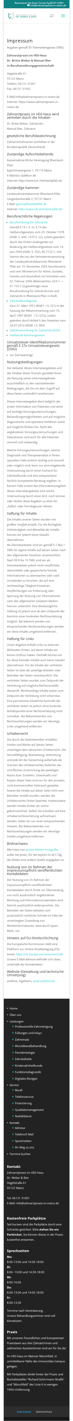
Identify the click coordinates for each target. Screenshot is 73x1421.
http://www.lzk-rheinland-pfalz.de (40, 209)
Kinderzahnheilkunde (28, 1065)
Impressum (24, 1411)
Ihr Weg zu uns (24, 1147)
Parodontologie (25, 1052)
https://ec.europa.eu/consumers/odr (39, 954)
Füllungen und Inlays (28, 1033)
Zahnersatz (22, 1039)
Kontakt (14, 1123)
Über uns (15, 1015)
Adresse (20, 1128)
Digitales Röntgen (26, 1078)
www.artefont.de (44, 981)
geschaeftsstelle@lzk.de (31, 204)
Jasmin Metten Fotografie (42, 849)
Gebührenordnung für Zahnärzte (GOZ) (35, 330)
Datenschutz (44, 1411)
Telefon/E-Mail (24, 1134)
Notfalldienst (23, 1116)
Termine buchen (20, 1154)
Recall (18, 1090)
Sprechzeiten (23, 1141)
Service (14, 1085)
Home (13, 1008)
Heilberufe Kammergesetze (27, 335)
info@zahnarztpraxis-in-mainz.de (37, 1203)
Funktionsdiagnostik (28, 1072)
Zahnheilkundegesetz (23, 301)
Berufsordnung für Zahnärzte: (29, 222)
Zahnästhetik (23, 1059)
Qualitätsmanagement (29, 1110)
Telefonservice (24, 1097)
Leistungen (17, 1021)
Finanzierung (23, 1103)
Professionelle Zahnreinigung (34, 1026)
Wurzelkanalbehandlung (30, 1046)
